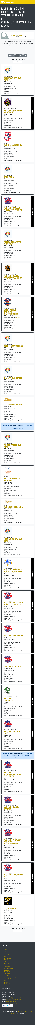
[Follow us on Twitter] (8, 1005)
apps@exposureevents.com (13, 1001)
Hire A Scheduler (8, 965)
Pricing (6, 956)
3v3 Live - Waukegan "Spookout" (13, 111)
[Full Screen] (25, 55)
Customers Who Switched (11, 977)
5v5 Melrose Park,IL (13, 405)
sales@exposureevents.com (13, 999)
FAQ (5, 980)
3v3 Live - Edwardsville (10, 699)
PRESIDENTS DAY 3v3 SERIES (13, 540)
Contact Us (7, 984)
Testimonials (7, 958)
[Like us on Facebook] (4, 1005)
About (5, 949)
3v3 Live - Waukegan (13, 636)
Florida (18, 317)
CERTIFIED (32, 112)
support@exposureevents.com (16, 998)
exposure (10, 2)
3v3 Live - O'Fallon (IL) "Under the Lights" (14, 604)
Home (5, 947)
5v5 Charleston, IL (13, 145)
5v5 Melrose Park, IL (13, 507)
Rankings (6, 953)
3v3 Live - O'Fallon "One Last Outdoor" (13, 209)
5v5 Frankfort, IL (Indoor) (12, 479)
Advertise (6, 960)
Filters (12, 55)
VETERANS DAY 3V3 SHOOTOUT (12, 243)
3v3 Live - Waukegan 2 (13, 876)
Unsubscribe (7, 978)
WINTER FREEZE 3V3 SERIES (12, 446)
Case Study (7, 972)
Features (6, 954)
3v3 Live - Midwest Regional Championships (12, 842)
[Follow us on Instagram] (11, 1005)
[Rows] (17, 55)
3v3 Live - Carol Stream (11, 808)
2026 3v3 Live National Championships (11, 312)
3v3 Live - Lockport (13, 667)
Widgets (6, 963)
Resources (7, 975)
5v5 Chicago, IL (11, 909)
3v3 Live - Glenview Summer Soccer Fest (14, 571)
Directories (7, 966)
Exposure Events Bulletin (17, 425)
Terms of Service (22, 1011)
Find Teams (7, 973)
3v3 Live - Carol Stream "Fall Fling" (13, 277)
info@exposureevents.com (12, 1003)
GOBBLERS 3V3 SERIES (13, 346)
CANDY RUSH (9, 177)
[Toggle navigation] (32, 2)
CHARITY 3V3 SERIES (13, 378)
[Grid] (21, 55)
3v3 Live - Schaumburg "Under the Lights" (13, 774)
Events (6, 951)
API (5, 961)
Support (6, 982)
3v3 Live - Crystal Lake (12, 732)
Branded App (7, 970)
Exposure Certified (9, 968)
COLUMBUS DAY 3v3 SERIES (12, 79)
